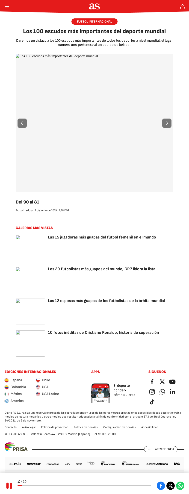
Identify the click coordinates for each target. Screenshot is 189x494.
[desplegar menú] (7, 6)
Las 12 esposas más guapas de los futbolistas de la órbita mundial (106, 300)
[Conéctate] (182, 6)
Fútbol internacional (94, 21)
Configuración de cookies (119, 427)
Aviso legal (28, 427)
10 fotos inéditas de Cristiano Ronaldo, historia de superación (103, 332)
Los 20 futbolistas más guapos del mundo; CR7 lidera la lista (101, 269)
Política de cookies (86, 427)
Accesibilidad (149, 427)
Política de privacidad (54, 427)
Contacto (11, 427)
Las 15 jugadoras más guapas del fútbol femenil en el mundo (102, 237)
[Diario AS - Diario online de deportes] (94, 6)
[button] (22, 123)
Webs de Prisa (164, 449)
